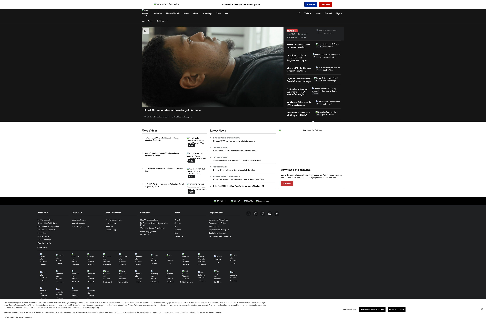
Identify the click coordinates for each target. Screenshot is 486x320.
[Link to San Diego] (218, 275)
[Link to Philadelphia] (154, 275)
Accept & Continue (396, 309)
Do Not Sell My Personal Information (18, 317)
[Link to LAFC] (233, 258)
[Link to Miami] (44, 275)
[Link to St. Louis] (59, 292)
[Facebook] (262, 213)
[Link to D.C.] (170, 258)
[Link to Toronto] (75, 292)
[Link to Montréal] (75, 275)
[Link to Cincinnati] (107, 258)
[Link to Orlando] (139, 275)
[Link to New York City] (123, 275)
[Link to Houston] (186, 258)
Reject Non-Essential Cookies (372, 309)
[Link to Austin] (59, 258)
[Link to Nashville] (91, 275)
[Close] (482, 309)
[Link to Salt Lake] (202, 275)
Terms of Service (35, 312)
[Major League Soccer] (146, 13)
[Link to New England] (107, 275)
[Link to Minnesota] (59, 275)
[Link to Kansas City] (202, 258)
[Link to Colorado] (123, 258)
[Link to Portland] (170, 275)
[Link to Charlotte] (75, 258)
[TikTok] (276, 213)
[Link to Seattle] (44, 292)
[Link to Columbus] (139, 258)
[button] (226, 13)
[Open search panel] (298, 13)
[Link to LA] (218, 257)
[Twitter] (248, 213)
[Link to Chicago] (91, 258)
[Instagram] (255, 213)
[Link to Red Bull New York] (186, 275)
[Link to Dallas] (154, 258)
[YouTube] (269, 213)
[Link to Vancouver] (91, 292)
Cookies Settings (349, 309)
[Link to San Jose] (233, 275)
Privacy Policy (93, 307)
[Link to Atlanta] (44, 258)
